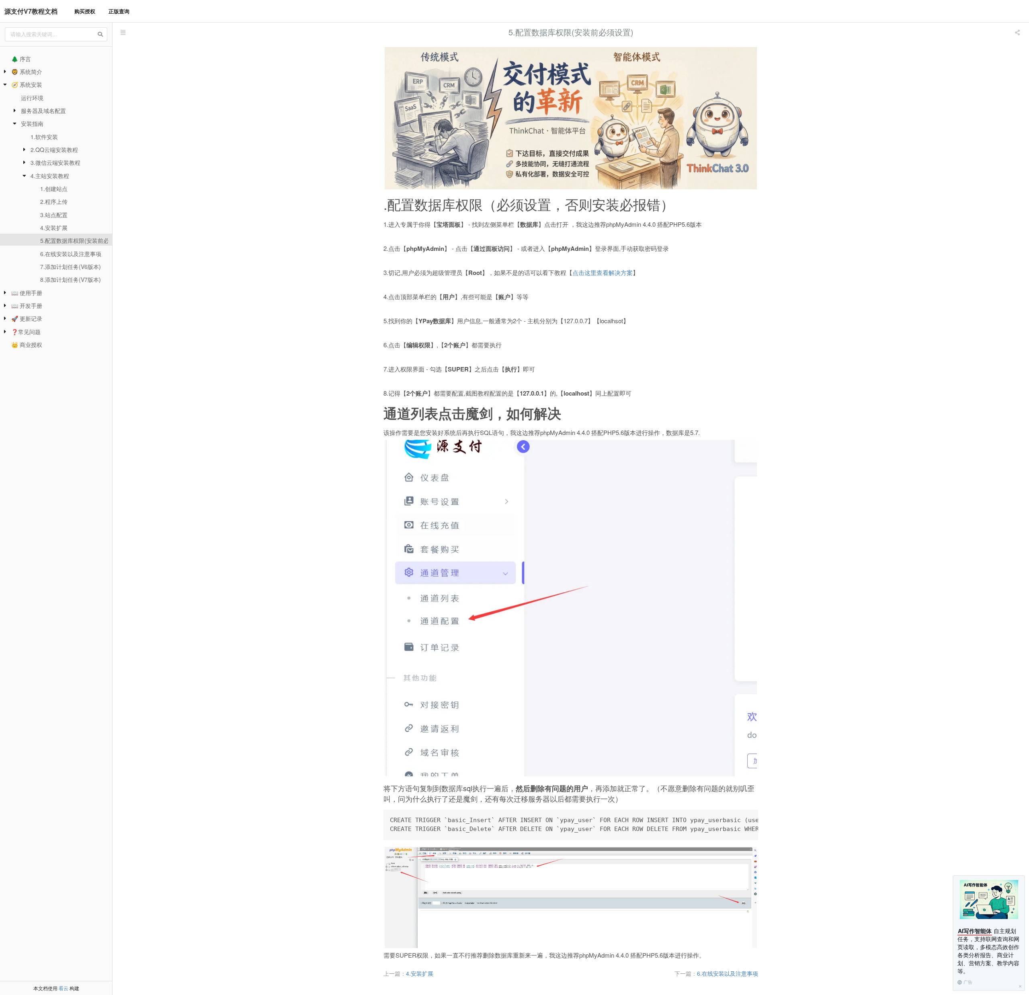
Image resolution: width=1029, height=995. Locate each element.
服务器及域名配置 (43, 111)
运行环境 (32, 98)
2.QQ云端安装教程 (54, 150)
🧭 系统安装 (26, 84)
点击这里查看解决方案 (602, 272)
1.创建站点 (54, 189)
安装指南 (32, 123)
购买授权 (84, 11)
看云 (63, 988)
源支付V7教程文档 (30, 11)
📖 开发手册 (26, 306)
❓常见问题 (26, 332)
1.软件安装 (44, 137)
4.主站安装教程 (50, 176)
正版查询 (119, 11)
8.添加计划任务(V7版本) (70, 279)
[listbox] (1018, 32)
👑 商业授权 (26, 345)
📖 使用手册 (26, 293)
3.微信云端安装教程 (55, 162)
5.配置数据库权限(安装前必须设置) (84, 240)
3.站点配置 (54, 215)
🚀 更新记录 (26, 318)
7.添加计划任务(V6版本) (70, 267)
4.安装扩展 (54, 228)
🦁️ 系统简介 (26, 72)
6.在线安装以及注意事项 (70, 254)
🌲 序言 (21, 59)
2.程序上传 (54, 201)
